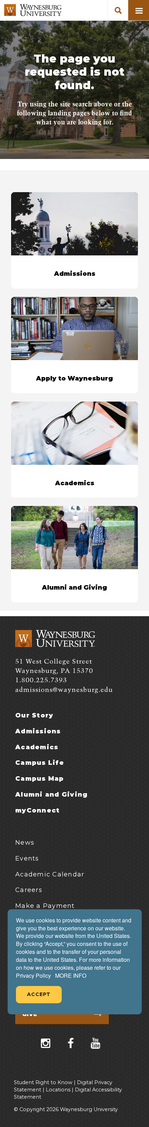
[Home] (33, 10)
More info (70, 975)
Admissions (38, 731)
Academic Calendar (49, 874)
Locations (58, 1090)
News (24, 842)
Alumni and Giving (51, 794)
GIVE (29, 1014)
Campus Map (39, 778)
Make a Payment (45, 906)
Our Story (34, 715)
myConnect (37, 810)
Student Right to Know (43, 1082)
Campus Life (39, 763)
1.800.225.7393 (41, 680)
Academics (36, 747)
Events (27, 858)
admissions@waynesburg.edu (64, 690)
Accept (39, 994)
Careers (28, 890)
